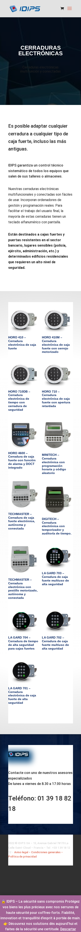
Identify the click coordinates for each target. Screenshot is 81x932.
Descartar (68, 929)
